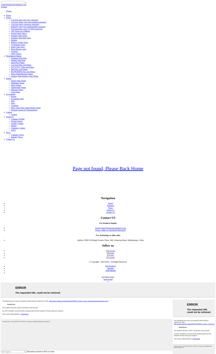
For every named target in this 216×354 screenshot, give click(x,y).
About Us (10, 117)
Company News (17, 135)
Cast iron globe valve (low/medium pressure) (28, 22)
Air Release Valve (18, 45)
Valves (8, 18)
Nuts (13, 103)
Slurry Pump (16, 85)
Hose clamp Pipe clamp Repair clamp (26, 108)
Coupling (14, 105)
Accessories (10, 94)
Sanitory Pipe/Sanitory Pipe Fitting (24, 76)
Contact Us (10, 139)
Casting (9, 112)
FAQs (13, 130)
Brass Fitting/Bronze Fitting (22, 74)
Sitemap (110, 268)
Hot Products (110, 266)
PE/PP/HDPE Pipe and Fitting (23, 72)
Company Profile (17, 119)
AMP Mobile (110, 271)
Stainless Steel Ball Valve (21, 38)
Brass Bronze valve (18, 49)
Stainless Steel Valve (19, 36)
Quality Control (17, 124)
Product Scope (16, 121)
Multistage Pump (17, 83)
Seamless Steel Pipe (19, 58)
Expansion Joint (17, 99)
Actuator (14, 51)
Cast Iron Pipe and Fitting (21, 65)
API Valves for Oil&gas (20, 31)
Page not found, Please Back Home (108, 168)
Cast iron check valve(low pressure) (25, 24)
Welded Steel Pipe (18, 60)
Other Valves (16, 54)
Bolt (12, 101)
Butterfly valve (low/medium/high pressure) (28, 27)
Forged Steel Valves (19, 33)
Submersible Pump (18, 87)
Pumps (8, 78)
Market (14, 126)
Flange (13, 96)
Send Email (108, 279)
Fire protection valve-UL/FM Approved (26, 29)
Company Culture (18, 128)
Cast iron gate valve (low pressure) (24, 20)
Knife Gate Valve (18, 47)
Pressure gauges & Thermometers (24, 110)
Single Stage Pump (18, 81)
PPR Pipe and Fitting (19, 69)
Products (110, 206)
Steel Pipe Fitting (17, 63)
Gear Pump (15, 92)
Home (8, 15)
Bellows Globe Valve (19, 42)
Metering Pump (17, 90)
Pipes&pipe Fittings (14, 56)
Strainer (14, 40)
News (8, 133)
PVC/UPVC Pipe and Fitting (22, 67)
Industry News (17, 137)
